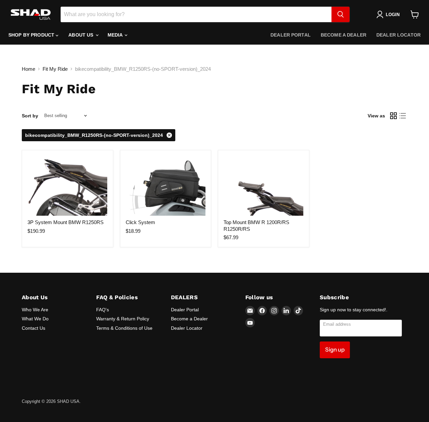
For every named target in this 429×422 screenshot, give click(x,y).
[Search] (340, 14)
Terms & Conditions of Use (124, 328)
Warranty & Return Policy (122, 318)
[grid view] (393, 115)
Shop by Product (32, 35)
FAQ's (102, 309)
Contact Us (33, 328)
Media (116, 35)
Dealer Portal (290, 35)
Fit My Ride (55, 69)
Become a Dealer (343, 35)
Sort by (30, 115)
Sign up (335, 349)
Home (28, 69)
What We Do (35, 318)
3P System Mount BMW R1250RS (65, 222)
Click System (140, 222)
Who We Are (35, 309)
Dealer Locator (398, 35)
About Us (81, 35)
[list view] (403, 115)
